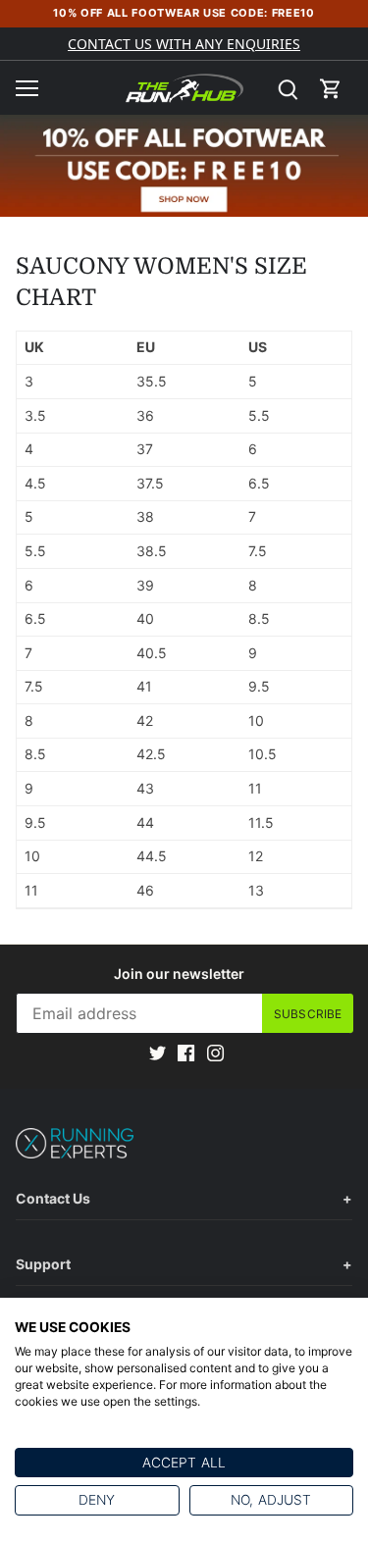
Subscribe (308, 1013)
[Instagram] (215, 1052)
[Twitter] (157, 1052)
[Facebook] (186, 1052)
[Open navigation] (27, 88)
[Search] (287, 88)
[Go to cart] (330, 88)
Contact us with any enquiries (184, 43)
